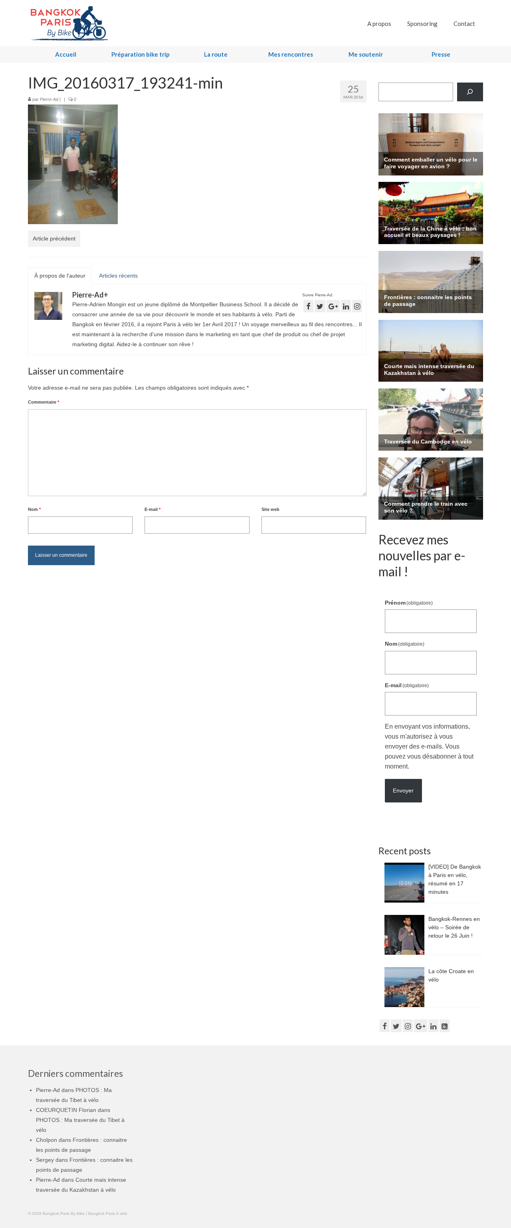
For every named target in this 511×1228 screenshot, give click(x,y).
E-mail (152, 509)
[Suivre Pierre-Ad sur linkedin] (346, 306)
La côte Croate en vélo (451, 975)
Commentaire (43, 402)
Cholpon (46, 1140)
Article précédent (54, 238)
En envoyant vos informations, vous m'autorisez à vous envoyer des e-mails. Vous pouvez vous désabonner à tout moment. (429, 746)
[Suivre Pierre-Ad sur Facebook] (308, 306)
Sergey (45, 1160)
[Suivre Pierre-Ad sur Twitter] (320, 306)
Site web (270, 509)
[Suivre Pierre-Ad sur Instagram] (357, 306)
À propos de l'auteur (59, 275)
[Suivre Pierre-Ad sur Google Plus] (333, 306)
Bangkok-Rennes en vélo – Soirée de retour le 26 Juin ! (454, 927)
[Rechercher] (470, 92)
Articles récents (118, 275)
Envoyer (403, 790)
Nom (34, 509)
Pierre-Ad (49, 99)
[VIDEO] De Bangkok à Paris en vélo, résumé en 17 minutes (454, 879)
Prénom (409, 602)
